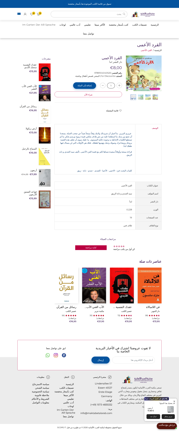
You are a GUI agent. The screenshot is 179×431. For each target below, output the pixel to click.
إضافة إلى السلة (85, 85)
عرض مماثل (168, 417)
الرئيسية (158, 50)
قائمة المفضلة (112, 110)
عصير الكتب (126, 311)
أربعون (150, 408)
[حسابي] (25, 14)
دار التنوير (155, 311)
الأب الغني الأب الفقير (94, 307)
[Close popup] (174, 400)
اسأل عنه (153, 417)
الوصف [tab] (155, 128)
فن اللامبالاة (153, 307)
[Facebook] (64, 355)
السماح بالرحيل (29, 148)
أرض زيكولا (31, 128)
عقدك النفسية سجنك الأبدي (122, 307)
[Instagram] (56, 355)
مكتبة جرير (99, 311)
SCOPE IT (61, 427)
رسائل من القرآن (66, 307)
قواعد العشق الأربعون (30, 193)
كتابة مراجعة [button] (90, 247)
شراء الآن (88, 94)
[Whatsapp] (48, 355)
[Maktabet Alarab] (146, 14)
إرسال (100, 360)
